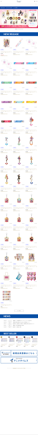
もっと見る (19, 310)
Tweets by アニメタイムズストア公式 (19, 368)
